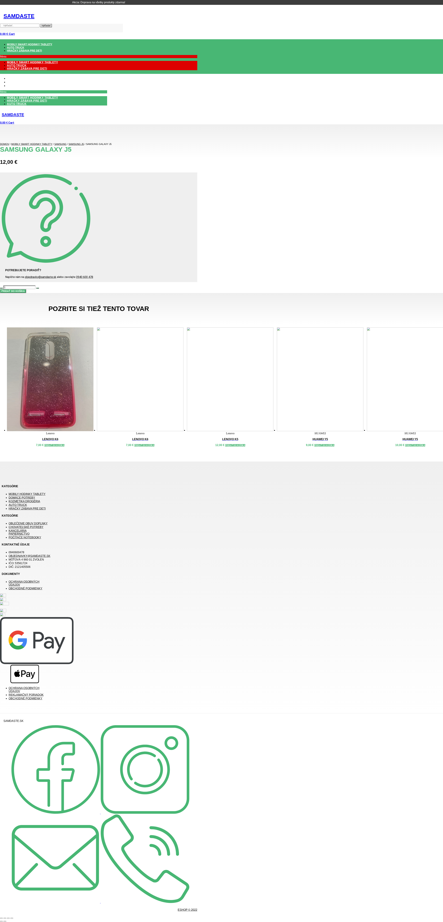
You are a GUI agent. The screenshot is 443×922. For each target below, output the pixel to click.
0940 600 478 (84, 277)
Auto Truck (15, 47)
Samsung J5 (76, 144)
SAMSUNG (60, 144)
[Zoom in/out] (1, 918)
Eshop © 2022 (187, 909)
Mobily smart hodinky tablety (29, 44)
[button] (98, 56)
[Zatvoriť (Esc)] (11, 918)
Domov (4, 144)
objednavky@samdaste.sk (40, 277)
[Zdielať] (8, 918)
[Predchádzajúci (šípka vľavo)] (1, 921)
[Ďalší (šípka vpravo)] (4, 921)
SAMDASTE (18, 16)
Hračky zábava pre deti (24, 50)
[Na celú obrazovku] (4, 918)
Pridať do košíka (13, 291)
